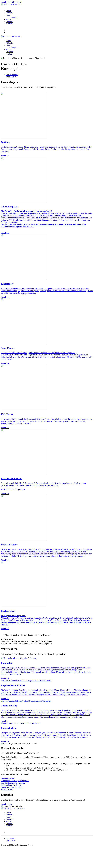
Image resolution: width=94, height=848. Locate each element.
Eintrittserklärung (7, 778)
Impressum (10, 838)
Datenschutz (10, 841)
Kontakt (9, 24)
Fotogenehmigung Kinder (11, 785)
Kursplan (14, 17)
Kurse (8, 15)
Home (8, 11)
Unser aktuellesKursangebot (12, 76)
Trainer (8, 19)
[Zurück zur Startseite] (11, 4)
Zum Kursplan (6, 804)
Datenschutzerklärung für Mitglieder (15, 781)
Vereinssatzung (7, 789)
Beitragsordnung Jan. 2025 (11, 787)
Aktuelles (9, 13)
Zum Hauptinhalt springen (11, 2)
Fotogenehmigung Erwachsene (13, 783)
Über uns (9, 22)
